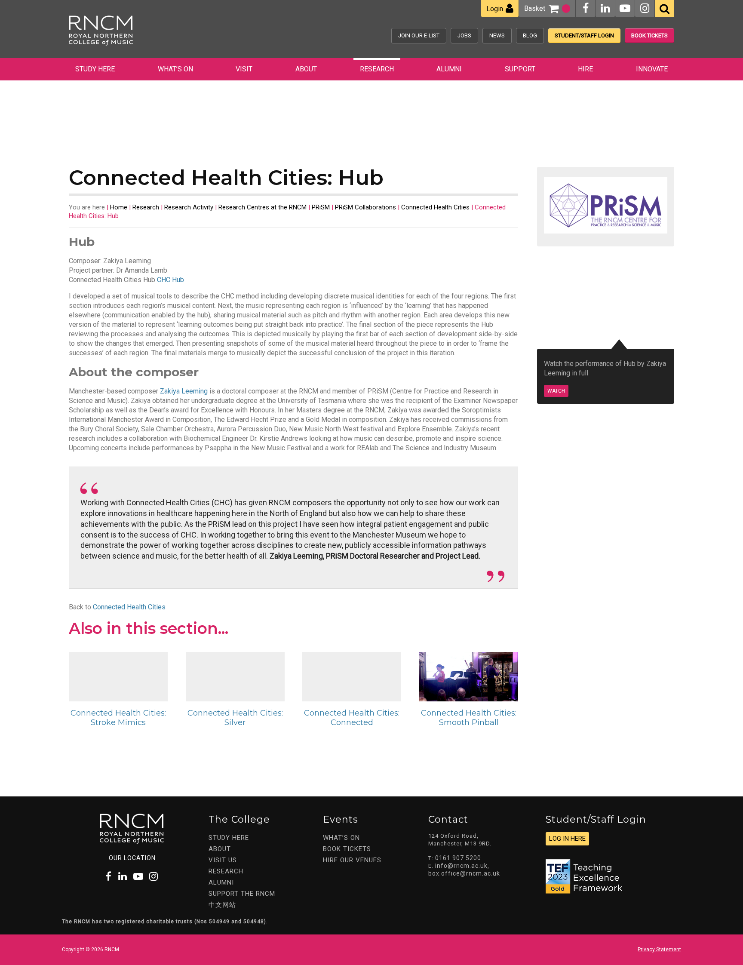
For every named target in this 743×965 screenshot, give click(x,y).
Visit (244, 69)
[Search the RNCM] (664, 8)
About (306, 69)
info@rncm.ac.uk (461, 865)
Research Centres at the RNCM (262, 207)
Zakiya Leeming (184, 391)
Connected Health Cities (435, 207)
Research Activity (188, 207)
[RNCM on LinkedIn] (605, 8)
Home (118, 207)
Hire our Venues (352, 860)
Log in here (567, 838)
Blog (530, 35)
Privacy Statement (659, 950)
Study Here (95, 69)
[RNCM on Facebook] (586, 8)
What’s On (175, 69)
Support (520, 69)
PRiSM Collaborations (365, 207)
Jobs (464, 35)
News (497, 35)
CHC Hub (170, 280)
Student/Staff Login (584, 35)
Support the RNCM (242, 893)
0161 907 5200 (458, 857)
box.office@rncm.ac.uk (464, 873)
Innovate (652, 69)
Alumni (449, 69)
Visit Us (223, 860)
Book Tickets (649, 35)
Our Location (132, 857)
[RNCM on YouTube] (625, 8)
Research (377, 69)
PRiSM (321, 207)
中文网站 (222, 905)
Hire (585, 69)
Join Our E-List (418, 35)
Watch (556, 391)
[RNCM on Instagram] (644, 8)
